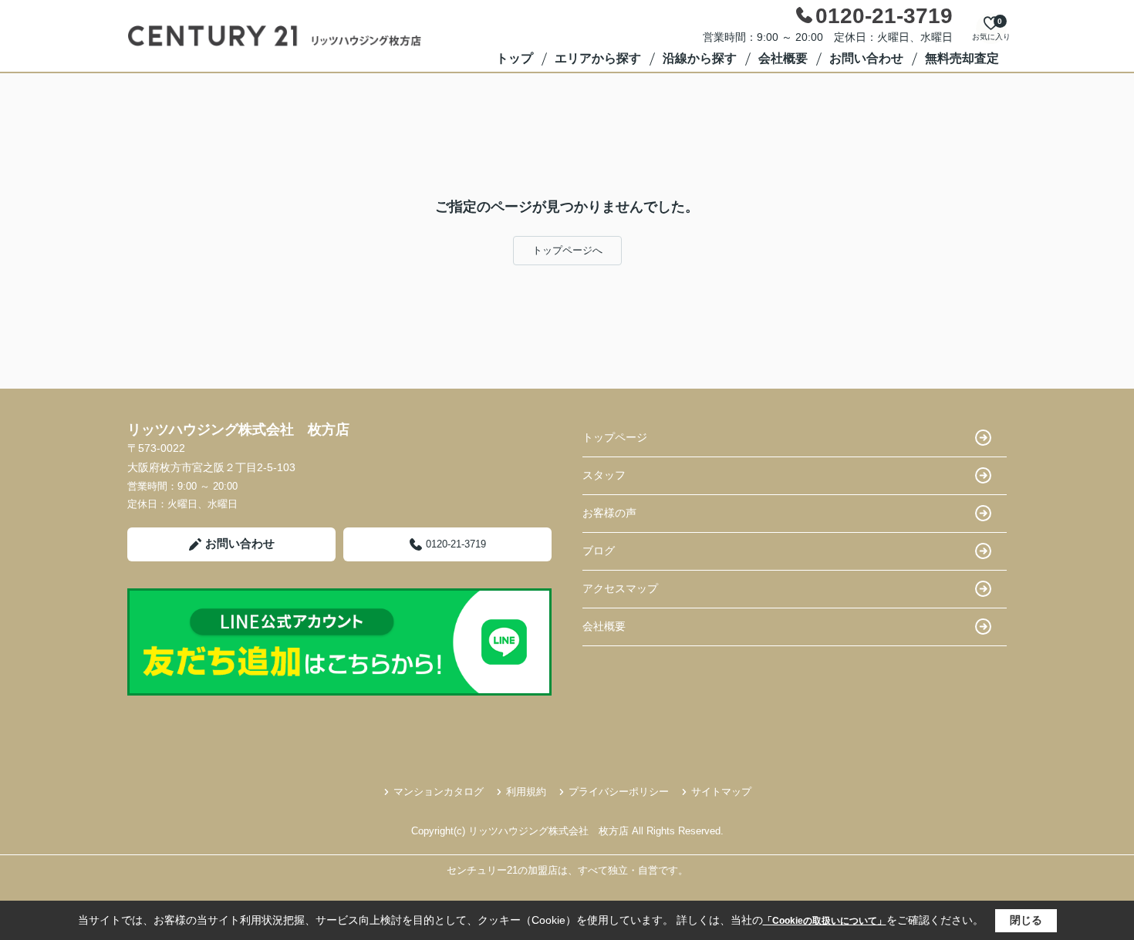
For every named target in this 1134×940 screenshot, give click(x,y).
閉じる (1026, 920)
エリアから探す (598, 58)
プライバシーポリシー (619, 791)
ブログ (598, 550)
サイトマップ (721, 791)
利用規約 (526, 791)
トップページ (614, 437)
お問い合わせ (866, 58)
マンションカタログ (438, 791)
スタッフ (604, 475)
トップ (514, 58)
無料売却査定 (962, 58)
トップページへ (567, 250)
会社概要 (783, 58)
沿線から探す (700, 58)
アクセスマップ (620, 588)
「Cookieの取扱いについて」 (824, 920)
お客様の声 (609, 513)
